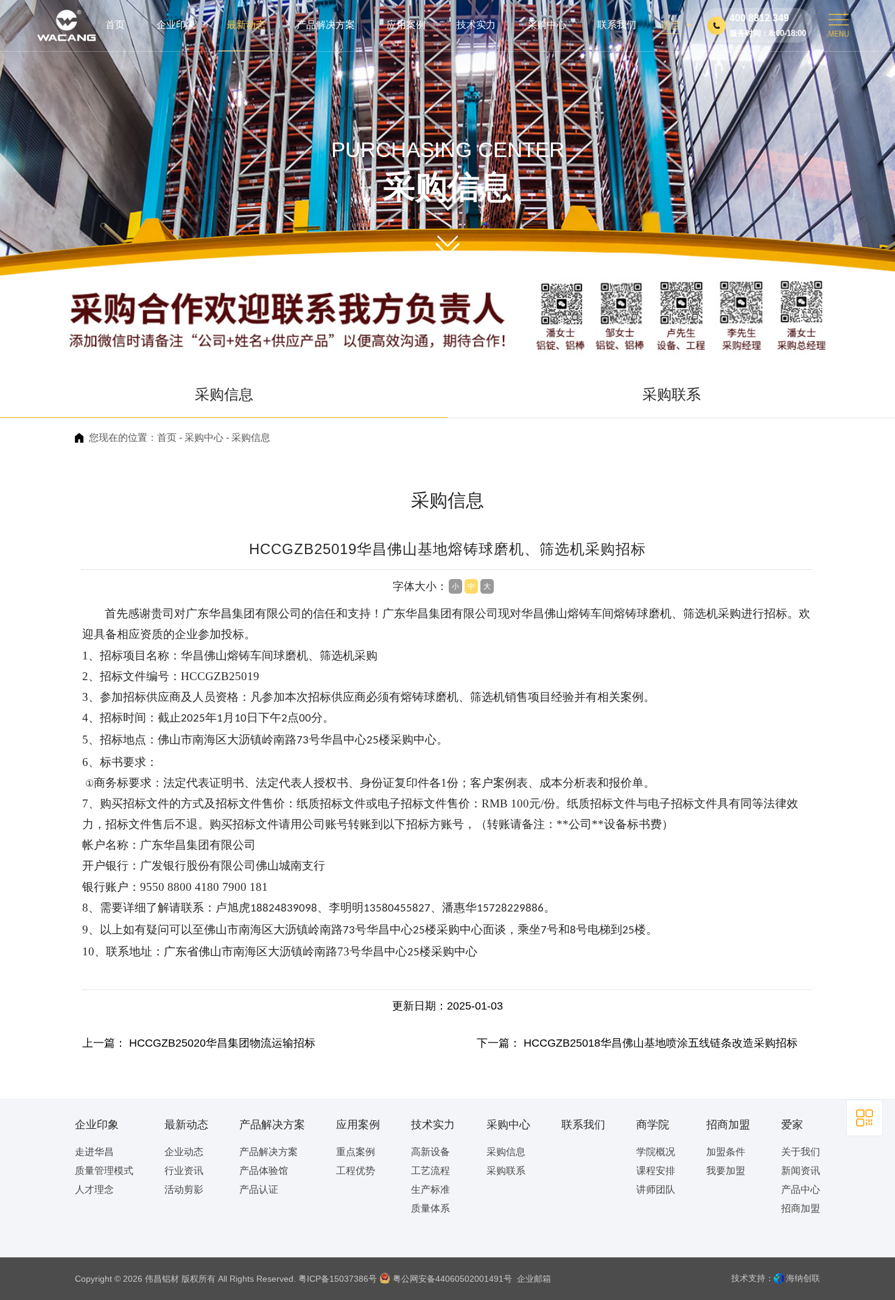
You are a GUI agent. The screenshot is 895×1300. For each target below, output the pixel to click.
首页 (167, 437)
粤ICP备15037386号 (337, 1279)
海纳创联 (803, 1278)
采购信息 (224, 394)
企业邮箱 (532, 1279)
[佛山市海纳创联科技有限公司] (779, 1278)
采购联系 (671, 394)
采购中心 (203, 437)
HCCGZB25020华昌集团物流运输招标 (222, 1043)
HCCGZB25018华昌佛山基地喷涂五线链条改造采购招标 (661, 1043)
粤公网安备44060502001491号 (451, 1279)
